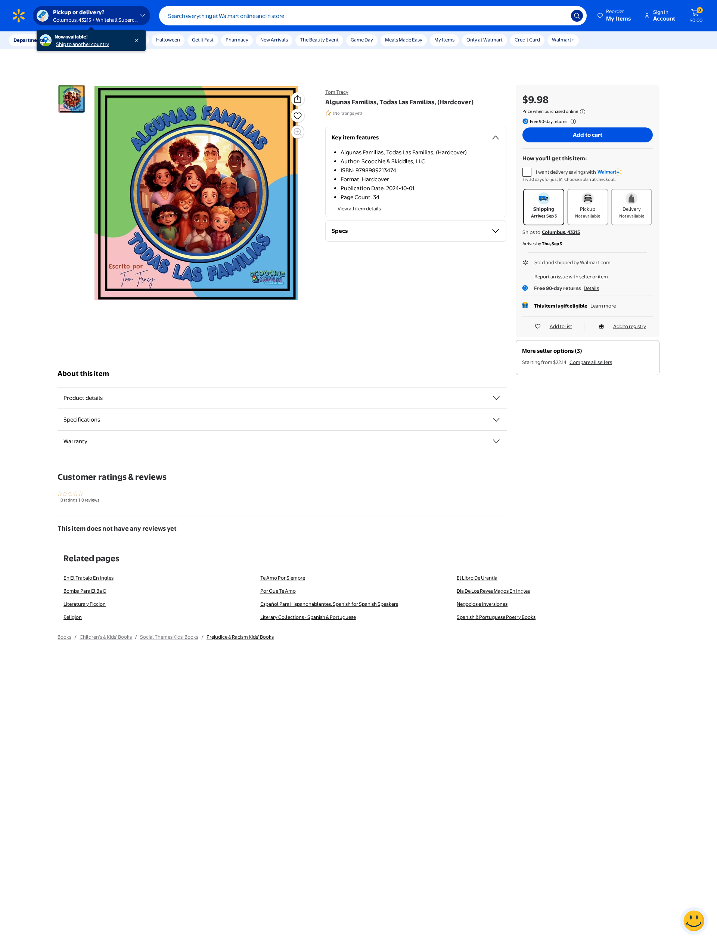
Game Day (362, 40)
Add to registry (629, 326)
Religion (72, 617)
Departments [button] (28, 40)
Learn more (603, 306)
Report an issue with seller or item (571, 277)
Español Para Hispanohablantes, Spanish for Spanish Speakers (329, 604)
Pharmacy (237, 40)
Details (591, 288)
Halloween (168, 40)
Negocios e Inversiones (482, 604)
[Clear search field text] (560, 15)
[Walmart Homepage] (18, 15)
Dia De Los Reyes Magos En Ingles (493, 591)
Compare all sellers (590, 362)
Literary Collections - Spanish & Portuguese (308, 617)
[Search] (577, 16)
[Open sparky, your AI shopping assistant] (694, 921)
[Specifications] (496, 420)
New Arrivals (274, 40)
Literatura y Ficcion (84, 604)
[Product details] (496, 398)
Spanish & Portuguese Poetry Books (496, 617)
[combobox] (373, 15)
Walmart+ (563, 40)
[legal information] (583, 112)
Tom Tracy (336, 92)
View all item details (359, 209)
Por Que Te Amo (278, 591)
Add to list (561, 326)
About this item (83, 373)
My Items (444, 40)
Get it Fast (203, 40)
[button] (615, 15)
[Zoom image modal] (297, 132)
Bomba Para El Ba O (84, 591)
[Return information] (571, 121)
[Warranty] (496, 441)
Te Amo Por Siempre (282, 578)
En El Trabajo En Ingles (88, 578)
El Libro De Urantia (477, 578)
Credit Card (527, 40)
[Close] (138, 40)
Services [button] (75, 40)
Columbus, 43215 (561, 232)
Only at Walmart (484, 40)
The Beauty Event (319, 40)
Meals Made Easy (403, 40)
